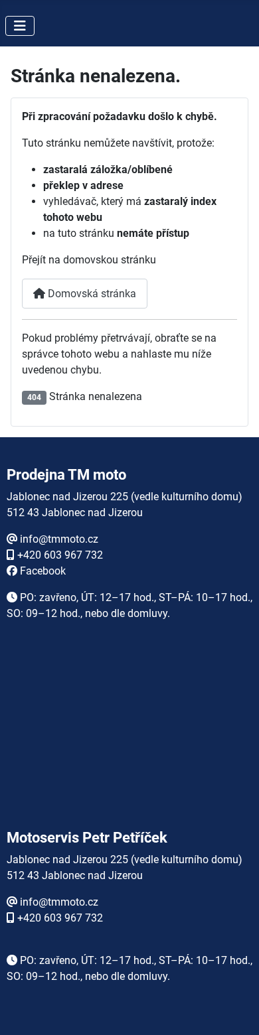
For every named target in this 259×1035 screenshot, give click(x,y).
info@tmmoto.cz (59, 539)
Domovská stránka (90, 293)
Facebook (43, 571)
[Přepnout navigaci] (20, 26)
